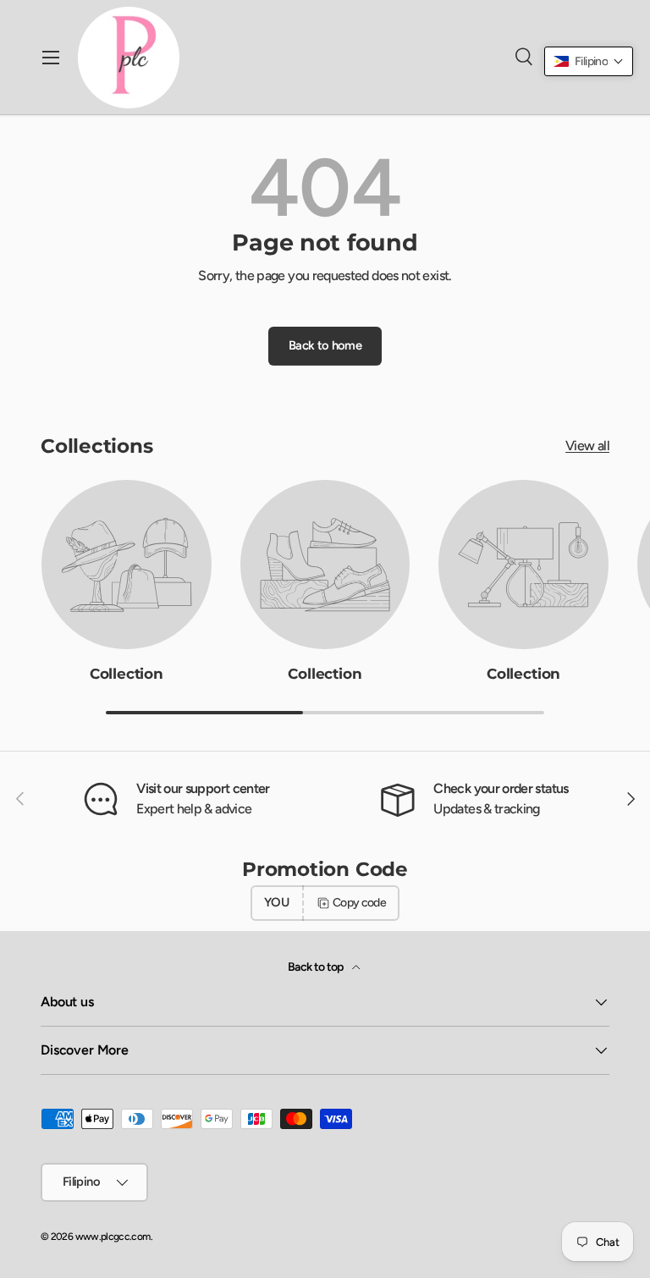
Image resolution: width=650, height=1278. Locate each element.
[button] (588, 61)
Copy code (359, 902)
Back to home (325, 345)
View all (587, 446)
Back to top (316, 967)
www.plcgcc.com (113, 1236)
